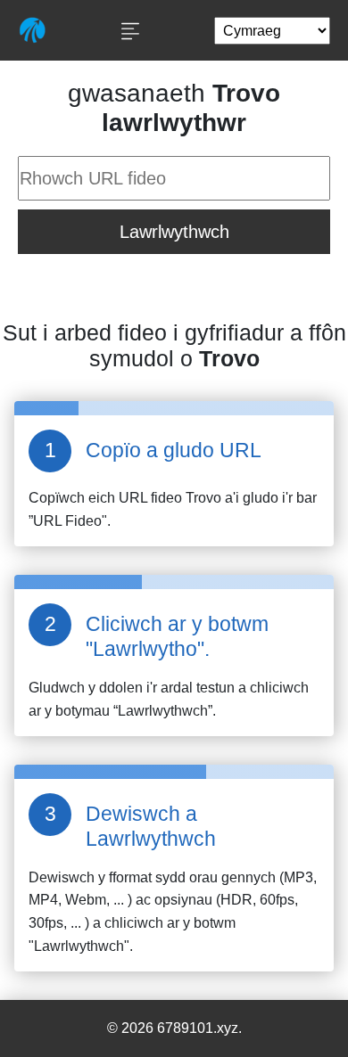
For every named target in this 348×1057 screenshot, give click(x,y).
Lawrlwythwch (174, 232)
